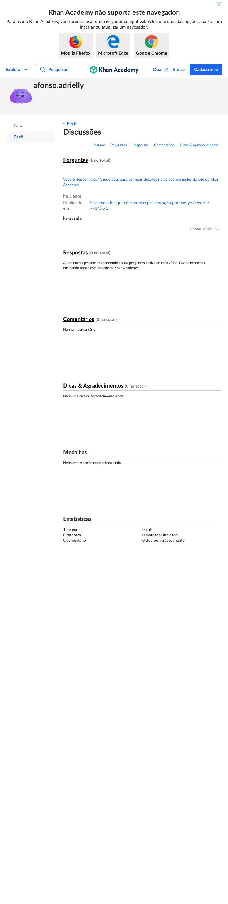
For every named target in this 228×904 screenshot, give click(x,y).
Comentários (164, 145)
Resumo (98, 145)
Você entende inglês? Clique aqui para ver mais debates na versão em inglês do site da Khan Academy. (141, 182)
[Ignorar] (219, 4)
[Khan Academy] (114, 69)
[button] (20, 96)
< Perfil (70, 124)
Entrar (179, 69)
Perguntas (119, 145)
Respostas (140, 145)
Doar (158, 69)
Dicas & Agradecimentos (199, 145)
